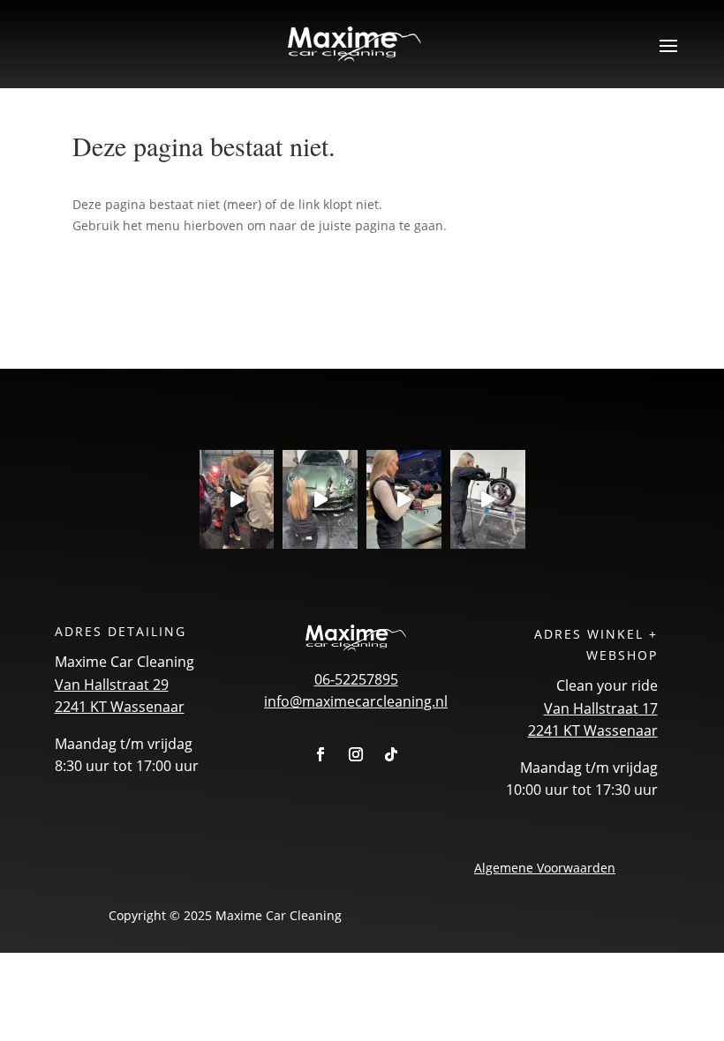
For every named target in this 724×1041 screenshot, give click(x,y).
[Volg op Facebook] (320, 754)
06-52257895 (356, 679)
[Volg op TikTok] (391, 754)
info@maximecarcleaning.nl (356, 701)
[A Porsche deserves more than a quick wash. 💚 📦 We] (320, 500)
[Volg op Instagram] (356, 754)
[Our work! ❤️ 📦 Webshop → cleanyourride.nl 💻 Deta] (403, 500)
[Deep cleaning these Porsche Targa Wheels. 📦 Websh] (487, 500)
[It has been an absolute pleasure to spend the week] (237, 500)
